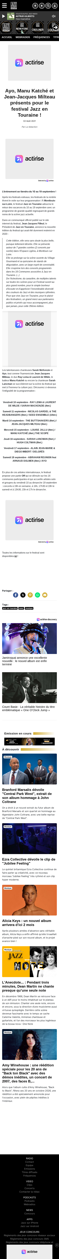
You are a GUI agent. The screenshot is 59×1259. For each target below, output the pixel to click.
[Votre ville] (35, 6)
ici (15, 556)
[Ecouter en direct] (42, 6)
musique (29, 608)
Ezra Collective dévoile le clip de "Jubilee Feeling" (28, 861)
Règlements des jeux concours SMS (29, 1238)
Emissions (29, 1168)
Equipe (29, 1165)
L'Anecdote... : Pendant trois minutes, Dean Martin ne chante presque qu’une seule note (28, 986)
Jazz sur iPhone (29, 1222)
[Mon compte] (55, 6)
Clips (29, 1184)
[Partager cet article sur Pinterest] (29, 596)
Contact (29, 1161)
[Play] (4, 16)
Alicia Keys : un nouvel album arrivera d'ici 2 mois (26, 923)
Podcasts (29, 1200)
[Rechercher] (48, 6)
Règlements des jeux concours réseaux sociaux (29, 1235)
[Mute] (54, 16)
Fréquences (42, 37)
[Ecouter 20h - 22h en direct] (29, 741)
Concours (29, 1213)
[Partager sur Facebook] (15, 596)
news (21, 608)
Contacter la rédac (29, 1191)
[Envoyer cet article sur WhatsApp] (37, 596)
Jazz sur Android (29, 1226)
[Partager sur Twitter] (22, 596)
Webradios (23, 37)
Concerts (29, 1188)
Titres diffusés (29, 1172)
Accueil (7, 37)
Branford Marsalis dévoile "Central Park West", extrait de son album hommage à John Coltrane (27, 796)
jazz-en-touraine (10, 608)
